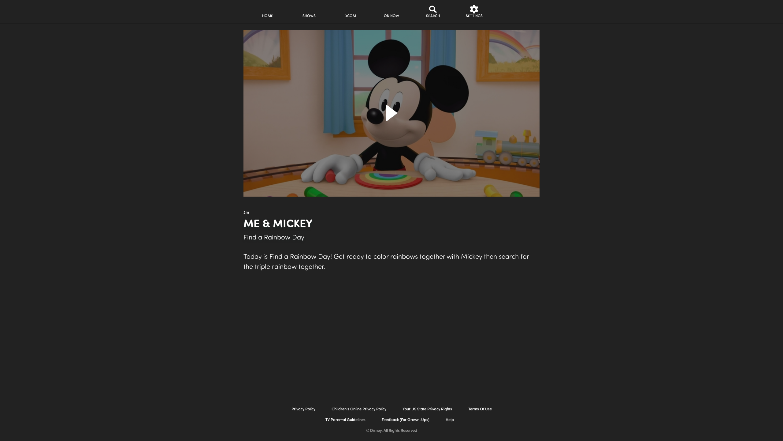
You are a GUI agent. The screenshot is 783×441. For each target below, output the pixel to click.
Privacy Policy (303, 409)
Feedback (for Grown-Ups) (405, 420)
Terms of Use (480, 409)
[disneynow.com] (192, 10)
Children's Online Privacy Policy (359, 409)
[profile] (515, 11)
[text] (246, 213)
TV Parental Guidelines (345, 420)
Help (450, 420)
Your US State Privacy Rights (427, 409)
